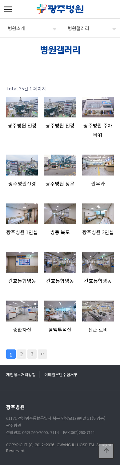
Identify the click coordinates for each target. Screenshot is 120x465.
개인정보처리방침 (21, 374)
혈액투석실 (59, 329)
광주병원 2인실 (98, 232)
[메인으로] (60, 9)
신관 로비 (98, 329)
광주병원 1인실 (22, 232)
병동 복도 (60, 232)
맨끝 (42, 354)
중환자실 (22, 329)
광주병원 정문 (60, 183)
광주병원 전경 (22, 125)
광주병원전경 (22, 183)
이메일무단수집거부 (61, 374)
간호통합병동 (22, 280)
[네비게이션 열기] (8, 9)
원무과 (98, 183)
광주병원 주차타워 (97, 130)
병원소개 (16, 28)
